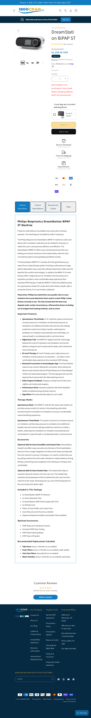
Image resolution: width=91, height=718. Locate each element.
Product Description (22, 207)
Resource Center (52, 640)
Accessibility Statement (35, 641)
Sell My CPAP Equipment (51, 616)
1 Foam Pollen (33, 508)
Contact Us (34, 615)
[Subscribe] (52, 679)
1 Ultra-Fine (47, 508)
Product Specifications (37, 207)
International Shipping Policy (36, 657)
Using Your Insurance (50, 655)
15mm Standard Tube (33, 498)
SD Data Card (30, 505)
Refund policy (47, 699)
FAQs (68, 207)
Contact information (69, 701)
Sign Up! (66, 19)
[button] (14, 10)
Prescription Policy (50, 624)
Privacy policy (36, 699)
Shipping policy (59, 699)
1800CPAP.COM (25, 699)
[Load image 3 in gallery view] (32, 63)
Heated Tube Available (57, 515)
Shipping (54, 59)
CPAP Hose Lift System (31, 536)
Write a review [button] (45, 597)
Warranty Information (35, 649)
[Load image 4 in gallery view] (37, 63)
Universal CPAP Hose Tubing (33, 529)
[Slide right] (43, 62)
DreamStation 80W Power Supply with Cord (41, 501)
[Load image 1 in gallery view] (23, 63)
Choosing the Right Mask (51, 646)
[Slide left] (17, 62)
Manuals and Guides (53, 207)
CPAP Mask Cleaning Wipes (32, 532)
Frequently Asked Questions (52, 663)
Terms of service (71, 699)
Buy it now (63, 131)
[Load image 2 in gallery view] (28, 63)
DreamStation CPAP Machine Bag (70, 113)
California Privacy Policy (35, 632)
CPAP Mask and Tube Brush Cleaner (36, 525)
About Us (34, 620)
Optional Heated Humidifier (34, 515)
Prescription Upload (50, 633)
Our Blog (33, 626)
